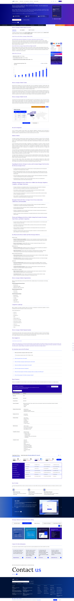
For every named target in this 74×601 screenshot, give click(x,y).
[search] (55, 1)
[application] (30, 72)
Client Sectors (31, 1)
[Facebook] (54, 18)
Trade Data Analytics (17, 523)
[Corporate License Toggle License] (52, 459)
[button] (51, 1)
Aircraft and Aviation (24, 3)
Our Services (41, 557)
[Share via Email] (59, 18)
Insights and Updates (46, 593)
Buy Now (52, 52)
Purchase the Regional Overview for (38, 106)
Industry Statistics (19, 583)
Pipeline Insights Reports (59, 590)
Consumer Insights (31, 583)
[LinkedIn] (56, 18)
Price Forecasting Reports (52, 589)
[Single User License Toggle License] (30, 459)
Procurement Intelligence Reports (53, 594)
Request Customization (54, 386)
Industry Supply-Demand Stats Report (59, 595)
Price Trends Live (26, 523)
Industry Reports (52, 587)
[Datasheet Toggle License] (17, 459)
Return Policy (39, 593)
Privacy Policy (39, 590)
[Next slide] (61, 526)
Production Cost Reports (47, 523)
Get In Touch (14, 574)
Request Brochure (16, 557)
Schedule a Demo (17, 511)
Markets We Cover (54, 557)
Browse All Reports (14, 22)
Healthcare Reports (59, 587)
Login (59, 1)
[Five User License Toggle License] (41, 459)
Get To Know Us (28, 557)
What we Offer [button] (21, 1)
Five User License (53, 49)
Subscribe (31, 581)
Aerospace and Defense (18, 3)
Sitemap (38, 587)
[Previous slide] (59, 526)
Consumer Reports (52, 592)
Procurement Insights (25, 583)
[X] (58, 18)
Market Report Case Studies (54, 57)
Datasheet (52, 47)
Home (13, 3)
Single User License (53, 48)
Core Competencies (26, 1)
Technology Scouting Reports (59, 593)
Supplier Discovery (37, 523)
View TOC (48, 386)
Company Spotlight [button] (36, 1)
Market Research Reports (57, 523)
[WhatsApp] (57, 18)
